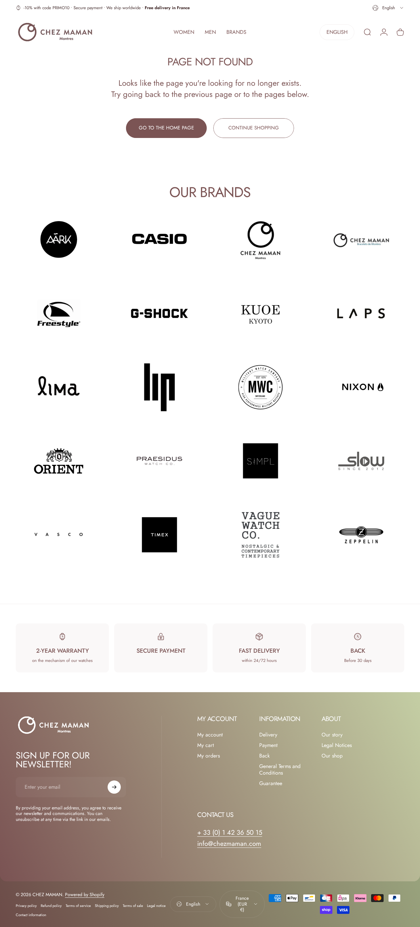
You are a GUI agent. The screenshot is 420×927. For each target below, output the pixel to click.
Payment (268, 745)
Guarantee (270, 783)
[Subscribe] (114, 787)
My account (210, 735)
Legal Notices (337, 745)
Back (264, 756)
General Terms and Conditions (280, 769)
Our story (332, 735)
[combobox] (388, 8)
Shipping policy (107, 905)
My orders (208, 756)
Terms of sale (133, 905)
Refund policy (51, 905)
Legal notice (156, 905)
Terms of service (78, 905)
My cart (205, 745)
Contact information (31, 914)
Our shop (332, 756)
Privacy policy (26, 905)
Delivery (268, 735)
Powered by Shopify (84, 894)
